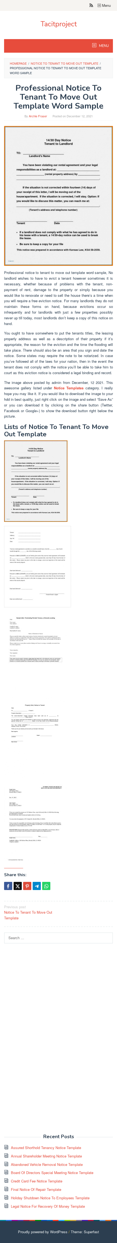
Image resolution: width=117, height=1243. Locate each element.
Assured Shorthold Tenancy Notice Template (46, 1147)
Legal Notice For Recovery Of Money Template (48, 1206)
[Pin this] (27, 886)
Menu (106, 5)
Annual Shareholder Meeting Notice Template (46, 1156)
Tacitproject (59, 24)
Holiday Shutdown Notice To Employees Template (50, 1197)
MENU (103, 45)
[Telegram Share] (37, 886)
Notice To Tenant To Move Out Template (28, 912)
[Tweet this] (18, 886)
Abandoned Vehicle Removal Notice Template (47, 1164)
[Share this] (8, 886)
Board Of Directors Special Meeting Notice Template (52, 1172)
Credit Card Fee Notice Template (36, 1181)
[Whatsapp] (46, 886)
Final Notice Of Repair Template (36, 1189)
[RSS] (91, 5)
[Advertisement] (45, 1041)
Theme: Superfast (85, 1231)
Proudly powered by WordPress (42, 1231)
